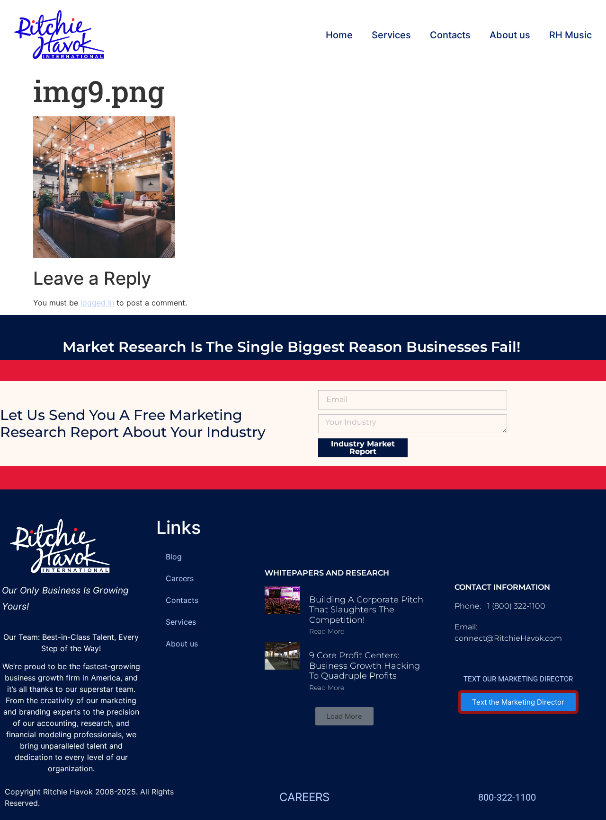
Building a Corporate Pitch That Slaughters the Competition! (366, 609)
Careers (180, 578)
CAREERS (304, 797)
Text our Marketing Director (518, 679)
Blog (174, 556)
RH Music (570, 35)
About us (510, 35)
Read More (326, 631)
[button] (344, 716)
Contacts (450, 35)
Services (391, 35)
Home (339, 35)
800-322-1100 (507, 797)
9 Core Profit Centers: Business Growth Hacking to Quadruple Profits (364, 665)
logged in (97, 302)
